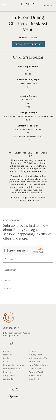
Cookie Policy (35, 368)
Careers (32, 351)
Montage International (13, 365)
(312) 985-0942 (11, 328)
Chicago (10, 317)
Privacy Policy (35, 354)
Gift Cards (8, 379)
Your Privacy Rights (38, 365)
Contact (7, 351)
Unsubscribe (35, 379)
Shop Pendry (9, 375)
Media (6, 358)
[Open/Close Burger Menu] (4, 5)
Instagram (11, 343)
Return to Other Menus (28, 44)
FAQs (5, 361)
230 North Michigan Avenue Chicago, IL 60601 (16, 334)
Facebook (4, 343)
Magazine (7, 354)
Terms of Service (37, 372)
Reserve (49, 5)
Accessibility (35, 375)
